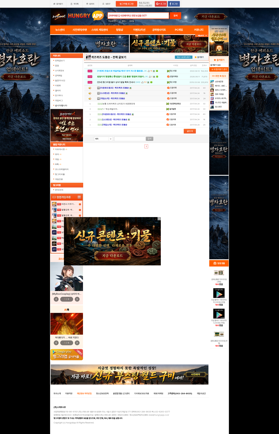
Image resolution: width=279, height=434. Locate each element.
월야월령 (172, 109)
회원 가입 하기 (144, 3)
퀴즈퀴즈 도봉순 (100, 57)
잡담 (57, 65)
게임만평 (59, 179)
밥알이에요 (174, 76)
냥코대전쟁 (219, 82)
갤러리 (58, 90)
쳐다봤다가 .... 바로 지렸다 (66, 337)
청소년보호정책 (102, 393)
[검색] (149, 139)
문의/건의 (59, 190)
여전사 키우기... (68, 204)
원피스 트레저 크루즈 (221, 90)
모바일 (131, 21)
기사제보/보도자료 (141, 393)
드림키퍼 (173, 88)
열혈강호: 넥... (68, 210)
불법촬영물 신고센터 (121, 393)
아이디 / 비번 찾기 (145, 5)
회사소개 (57, 393)
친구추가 (59, 95)
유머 (58, 154)
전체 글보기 (119, 57)
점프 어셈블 (219, 94)
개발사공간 (201, 393)
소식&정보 (59, 70)
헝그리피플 (60, 174)
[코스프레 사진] (66, 276)
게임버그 (59, 100)
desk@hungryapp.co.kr (158, 415)
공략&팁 (58, 75)
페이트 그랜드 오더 (221, 86)
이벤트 (58, 85)
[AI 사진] (66, 324)
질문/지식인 (60, 80)
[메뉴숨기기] (202, 35)
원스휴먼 (218, 107)
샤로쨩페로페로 (175, 104)
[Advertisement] (219, 207)
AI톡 (58, 164)
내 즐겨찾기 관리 (219, 69)
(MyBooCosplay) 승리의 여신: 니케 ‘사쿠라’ (72, 294)
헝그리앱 (173, 71)
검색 (175, 15)
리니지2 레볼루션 (221, 102)
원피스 (124, 21)
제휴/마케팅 (158, 393)
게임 (58, 159)
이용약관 (68, 393)
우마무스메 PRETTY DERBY (221, 98)
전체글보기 (60, 60)
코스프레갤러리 (62, 169)
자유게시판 (61, 149)
